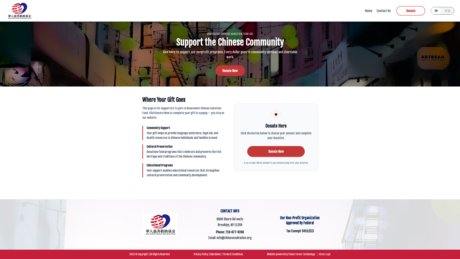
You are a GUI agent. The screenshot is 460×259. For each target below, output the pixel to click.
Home (368, 11)
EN (436, 11)
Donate (410, 11)
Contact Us (384, 11)
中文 (447, 11)
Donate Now (230, 71)
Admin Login (325, 254)
